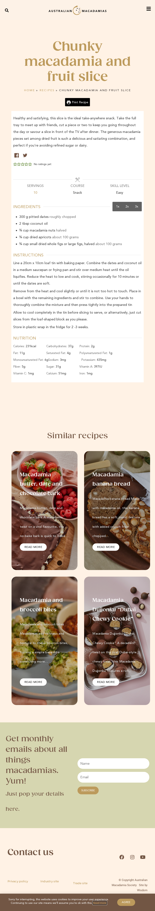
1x (117, 206)
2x (127, 206)
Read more (100, 903)
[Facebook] (121, 857)
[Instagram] (132, 857)
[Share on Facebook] (16, 155)
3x (136, 206)
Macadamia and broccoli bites (41, 605)
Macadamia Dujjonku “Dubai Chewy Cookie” (114, 609)
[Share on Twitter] (25, 155)
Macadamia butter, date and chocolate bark (41, 484)
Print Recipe (79, 102)
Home (29, 90)
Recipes (47, 90)
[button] (7, 10)
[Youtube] (142, 857)
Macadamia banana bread (112, 479)
